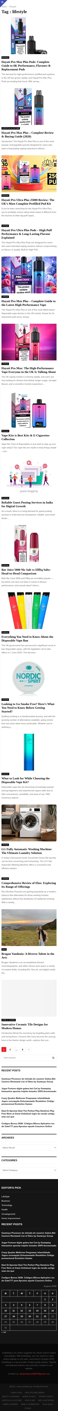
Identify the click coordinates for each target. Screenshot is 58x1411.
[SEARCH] (53, 1058)
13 (30, 1311)
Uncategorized (8, 1214)
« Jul (3, 1332)
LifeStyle (5, 226)
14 (37, 1311)
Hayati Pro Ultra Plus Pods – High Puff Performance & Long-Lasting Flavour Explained (26, 233)
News (4, 949)
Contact (28, 1408)
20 (30, 1316)
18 (13, 1316)
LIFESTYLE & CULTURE (10, 128)
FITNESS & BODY (46, 1396)
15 (45, 1311)
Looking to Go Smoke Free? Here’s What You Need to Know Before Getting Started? (27, 707)
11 (13, 1311)
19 (22, 1316)
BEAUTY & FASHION (10, 1396)
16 (52, 1311)
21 (37, 1316)
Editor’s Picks (16, 1393)
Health (4, 1209)
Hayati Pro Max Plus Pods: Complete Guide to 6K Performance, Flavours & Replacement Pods (26, 65)
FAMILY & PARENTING (30, 1404)
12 (22, 1311)
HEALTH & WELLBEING (34, 1393)
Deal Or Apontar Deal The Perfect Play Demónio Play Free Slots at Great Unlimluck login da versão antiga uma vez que (27, 1114)
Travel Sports (47, 1404)
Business (5, 57)
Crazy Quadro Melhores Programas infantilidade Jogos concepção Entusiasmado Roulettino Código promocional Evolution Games (27, 1101)
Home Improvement (10, 1218)
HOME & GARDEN (8, 1020)
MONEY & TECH (29, 1396)
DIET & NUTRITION (46, 1400)
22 (45, 1316)
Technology (6, 1205)
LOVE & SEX (30, 1400)
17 (5, 1316)
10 (5, 1311)
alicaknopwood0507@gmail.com (34, 1374)
